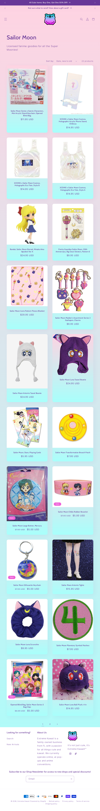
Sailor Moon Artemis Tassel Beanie (27, 393)
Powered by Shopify (38, 801)
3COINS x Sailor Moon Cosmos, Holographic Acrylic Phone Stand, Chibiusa (73, 121)
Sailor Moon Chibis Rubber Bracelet (73, 512)
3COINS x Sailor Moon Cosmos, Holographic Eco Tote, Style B (27, 184)
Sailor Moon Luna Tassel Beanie (73, 379)
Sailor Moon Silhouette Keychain (27, 585)
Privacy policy (68, 801)
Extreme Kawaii (24, 801)
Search (10, 738)
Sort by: (50, 61)
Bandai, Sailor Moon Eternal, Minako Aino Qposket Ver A (27, 250)
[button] (6, 19)
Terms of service (82, 801)
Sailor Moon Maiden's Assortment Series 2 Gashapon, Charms (73, 319)
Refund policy (54, 801)
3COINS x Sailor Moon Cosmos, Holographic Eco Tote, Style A (73, 189)
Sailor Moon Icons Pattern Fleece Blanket (27, 311)
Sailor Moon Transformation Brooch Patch (72, 452)
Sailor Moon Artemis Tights (73, 585)
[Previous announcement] (5, 2)
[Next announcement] (95, 2)
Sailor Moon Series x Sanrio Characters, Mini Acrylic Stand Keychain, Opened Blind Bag (27, 113)
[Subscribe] (71, 779)
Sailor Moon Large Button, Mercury (27, 526)
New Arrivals (13, 744)
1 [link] (42, 724)
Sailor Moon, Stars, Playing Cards (27, 452)
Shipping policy (51, 804)
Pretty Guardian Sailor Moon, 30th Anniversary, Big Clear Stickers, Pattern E (73, 250)
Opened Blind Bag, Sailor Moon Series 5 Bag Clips (27, 706)
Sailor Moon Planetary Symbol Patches (72, 645)
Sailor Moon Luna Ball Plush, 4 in (73, 705)
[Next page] (57, 724)
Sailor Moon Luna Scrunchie (27, 644)
